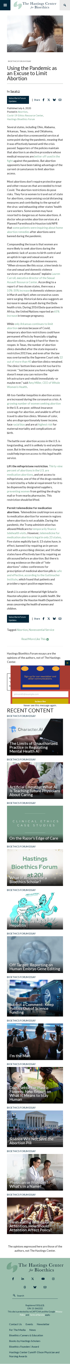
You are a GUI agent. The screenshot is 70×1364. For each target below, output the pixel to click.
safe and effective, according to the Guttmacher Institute (34, 575)
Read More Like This (33, 639)
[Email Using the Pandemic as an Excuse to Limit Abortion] (61, 100)
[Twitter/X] (32, 1279)
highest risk (45, 424)
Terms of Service (37, 1315)
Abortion (23, 111)
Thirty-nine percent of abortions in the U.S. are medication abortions (35, 470)
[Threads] (25, 1287)
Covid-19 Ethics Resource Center (25, 115)
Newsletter (43, 1324)
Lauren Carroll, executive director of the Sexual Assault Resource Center (33, 278)
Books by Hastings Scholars (24, 1340)
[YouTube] (43, 1279)
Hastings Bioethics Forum (21, 119)
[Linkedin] (23, 1279)
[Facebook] (13, 1279)
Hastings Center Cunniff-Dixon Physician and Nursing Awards (34, 1354)
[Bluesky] (35, 1287)
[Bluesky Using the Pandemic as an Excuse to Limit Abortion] (55, 100)
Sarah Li (15, 91)
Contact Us (15, 1324)
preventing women (18, 491)
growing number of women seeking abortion (34, 403)
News (32, 1329)
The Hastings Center (35, 1267)
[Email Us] (45, 1287)
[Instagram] (53, 1279)
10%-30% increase (18, 290)
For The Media (17, 1329)
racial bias (19, 424)
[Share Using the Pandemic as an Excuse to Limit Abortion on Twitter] (49, 100)
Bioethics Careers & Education (26, 1335)
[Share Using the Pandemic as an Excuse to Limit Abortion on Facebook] (44, 100)
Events (29, 1324)
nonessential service (41, 629)
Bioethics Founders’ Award (24, 1346)
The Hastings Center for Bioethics (35, 5)
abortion (22, 629)
